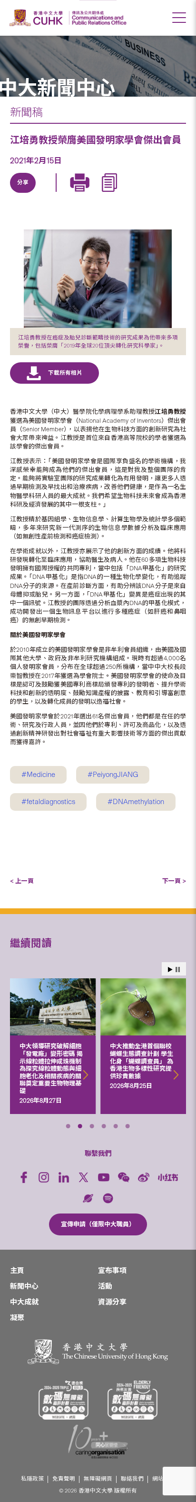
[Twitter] (44, 194)
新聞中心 (24, 1286)
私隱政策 (32, 1479)
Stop (178, 969)
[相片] (98, 278)
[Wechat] (123, 1177)
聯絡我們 (132, 1479)
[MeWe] (132, 194)
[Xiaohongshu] (168, 1177)
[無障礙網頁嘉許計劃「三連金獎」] (64, 1400)
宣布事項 (112, 1270)
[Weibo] (143, 1177)
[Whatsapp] (110, 194)
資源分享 (112, 1302)
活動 (105, 1286)
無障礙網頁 (98, 1479)
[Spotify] (108, 1198)
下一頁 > (174, 881)
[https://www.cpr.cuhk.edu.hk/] (98, 18)
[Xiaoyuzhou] (88, 1198)
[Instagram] (43, 1177)
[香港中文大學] (38, 18)
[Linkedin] (22, 194)
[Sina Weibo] (88, 194)
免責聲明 (63, 1479)
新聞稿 (26, 112)
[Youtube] (103, 1177)
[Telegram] (66, 194)
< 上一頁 (22, 881)
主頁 (17, 1270)
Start (170, 969)
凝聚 (17, 1317)
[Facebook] (23, 1177)
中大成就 (24, 1302)
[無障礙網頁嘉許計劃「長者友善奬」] (133, 1400)
